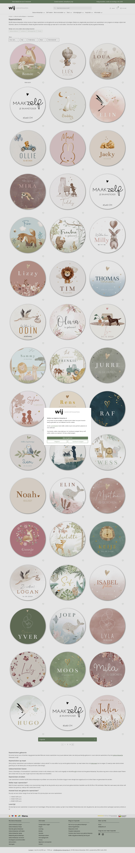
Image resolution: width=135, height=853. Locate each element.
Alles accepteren (67, 438)
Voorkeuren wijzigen (77, 441)
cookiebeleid (54, 426)
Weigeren (57, 441)
